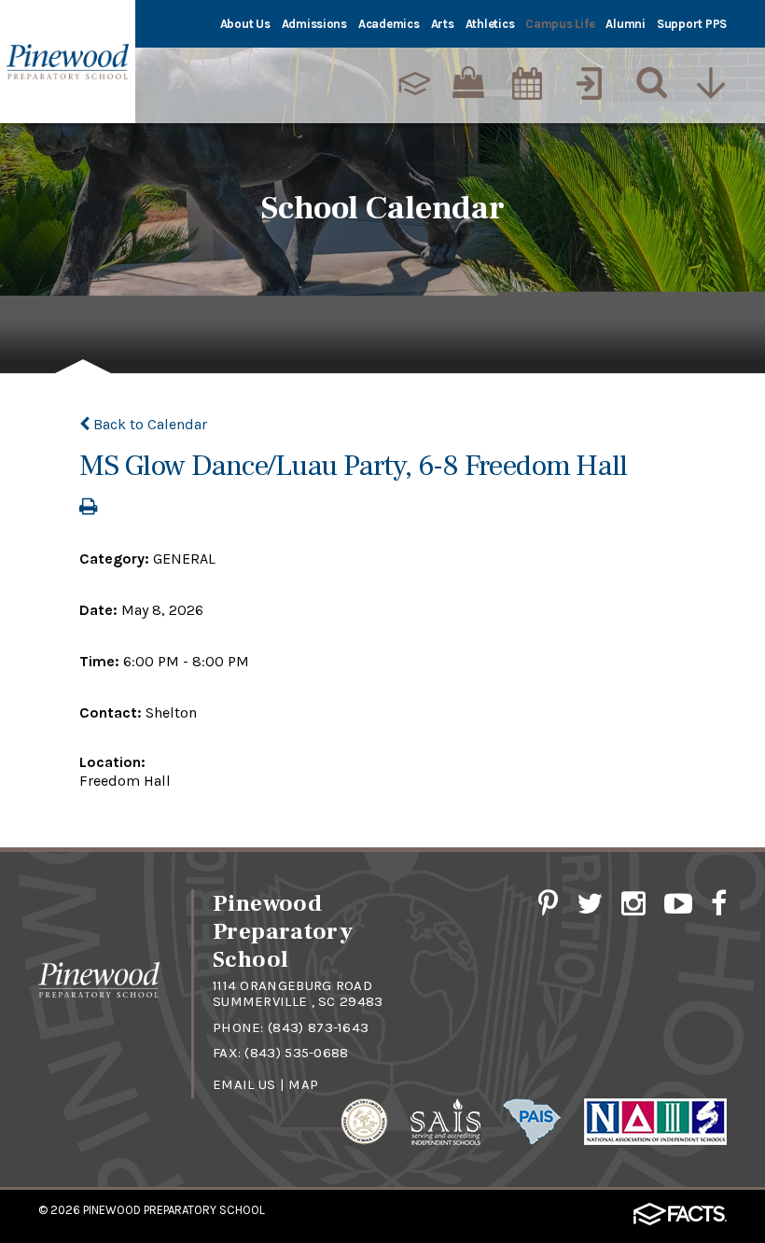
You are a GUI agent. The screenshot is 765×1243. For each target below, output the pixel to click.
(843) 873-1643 (318, 1027)
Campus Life (559, 24)
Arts (442, 24)
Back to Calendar (148, 424)
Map (303, 1084)
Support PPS (692, 24)
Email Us (244, 1084)
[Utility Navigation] (710, 83)
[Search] (647, 83)
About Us (245, 24)
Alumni (625, 24)
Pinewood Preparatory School (174, 1210)
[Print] (88, 508)
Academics (389, 24)
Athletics (490, 24)
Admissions (314, 24)
